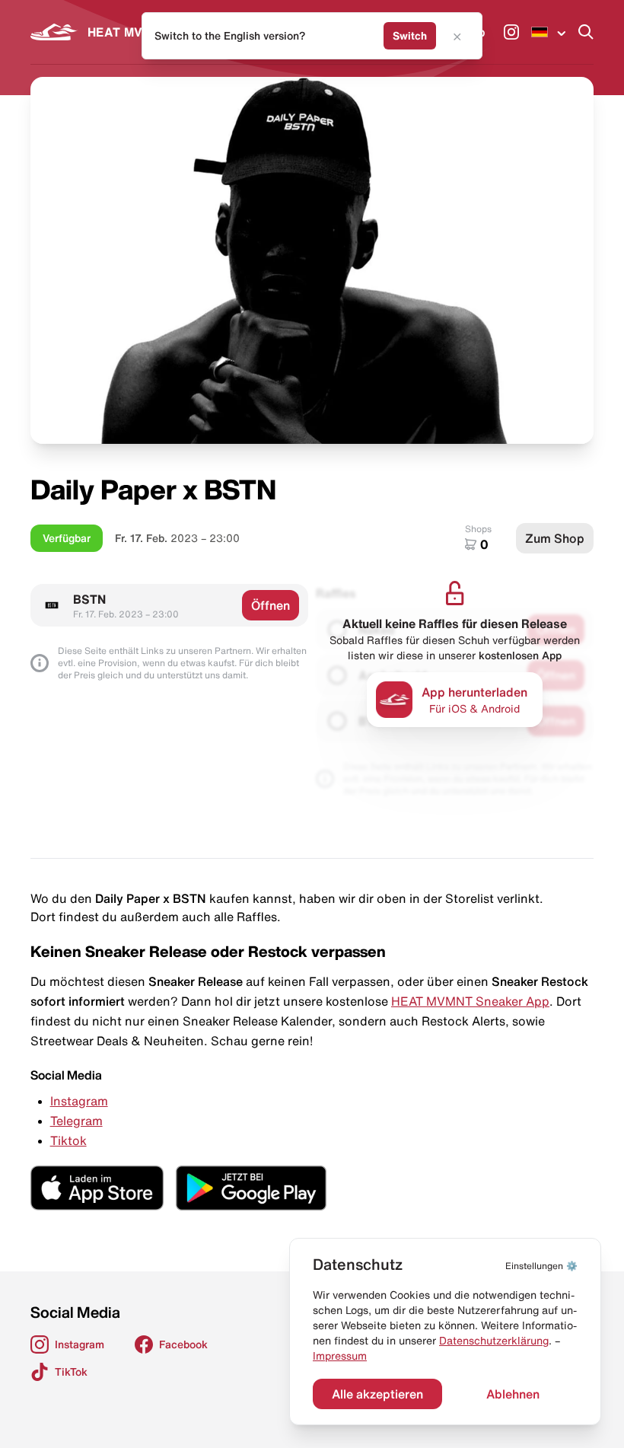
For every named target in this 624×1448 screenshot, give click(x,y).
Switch (410, 35)
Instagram (79, 1101)
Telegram (76, 1121)
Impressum (340, 1356)
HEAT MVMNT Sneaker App (470, 1001)
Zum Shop (554, 538)
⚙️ (541, 1266)
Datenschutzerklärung (494, 1340)
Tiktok (68, 1140)
